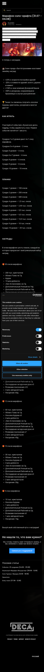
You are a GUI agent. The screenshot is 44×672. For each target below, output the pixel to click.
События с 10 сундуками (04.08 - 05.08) (16, 567)
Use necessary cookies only (22, 375)
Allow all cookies (22, 363)
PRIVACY (9, 639)
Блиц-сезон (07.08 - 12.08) (11, 581)
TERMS (16, 639)
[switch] (39, 336)
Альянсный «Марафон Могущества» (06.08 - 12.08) (20, 571)
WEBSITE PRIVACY (30, 639)
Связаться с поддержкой (22, 551)
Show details (32, 357)
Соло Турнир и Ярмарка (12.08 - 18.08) (15, 574)
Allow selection (22, 369)
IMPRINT (21, 639)
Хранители (6, 577)
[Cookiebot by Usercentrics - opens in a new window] (33, 295)
